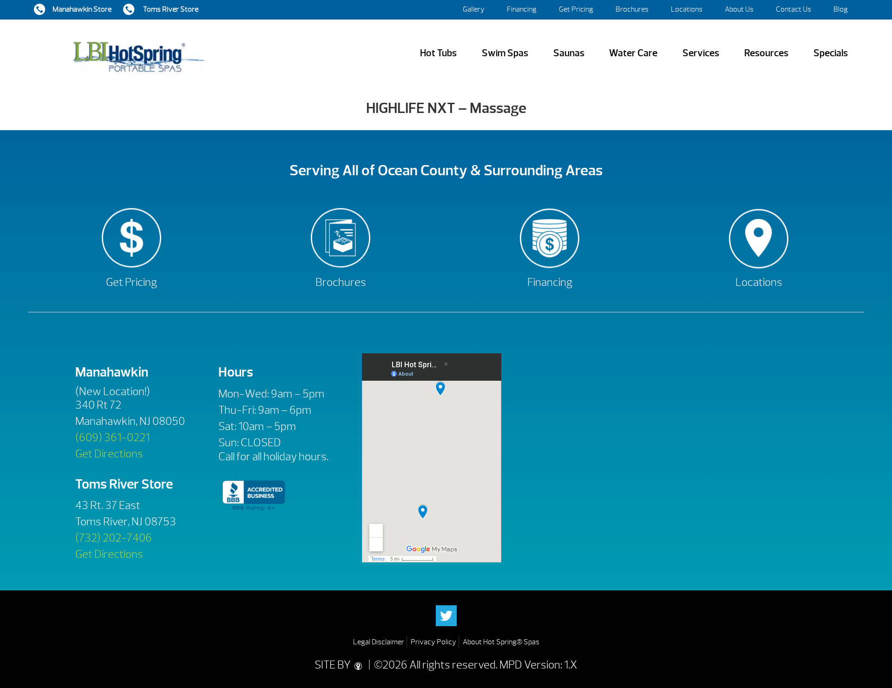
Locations (686, 9)
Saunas (568, 53)
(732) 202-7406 (113, 538)
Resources (766, 53)
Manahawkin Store (82, 9)
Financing (522, 9)
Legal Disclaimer (378, 642)
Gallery (474, 9)
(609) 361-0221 (112, 437)
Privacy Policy (433, 642)
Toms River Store (170, 9)
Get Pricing (576, 9)
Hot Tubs (438, 53)
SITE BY (334, 665)
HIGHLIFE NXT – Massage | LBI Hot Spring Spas (138, 53)
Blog (840, 9)
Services (700, 53)
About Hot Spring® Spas (501, 642)
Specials (830, 53)
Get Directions (109, 454)
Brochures (632, 9)
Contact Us (793, 9)
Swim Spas (505, 53)
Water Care (633, 53)
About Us (739, 9)
